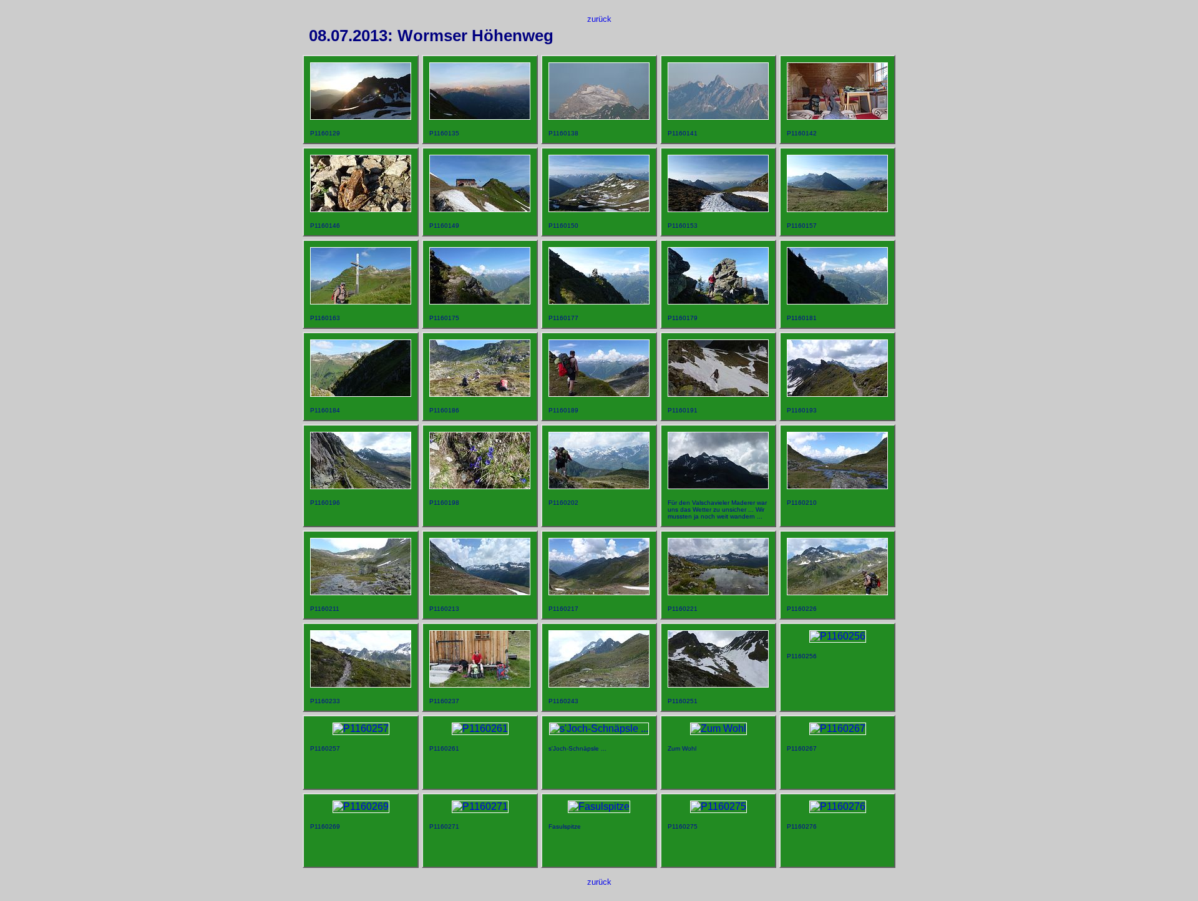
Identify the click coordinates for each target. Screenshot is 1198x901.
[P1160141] (718, 116)
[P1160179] (718, 301)
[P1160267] (837, 728)
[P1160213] (479, 592)
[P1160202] (599, 485)
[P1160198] (479, 485)
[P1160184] (360, 393)
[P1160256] (837, 636)
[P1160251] (718, 684)
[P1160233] (360, 684)
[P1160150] (599, 208)
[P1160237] (479, 684)
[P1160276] (837, 806)
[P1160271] (480, 806)
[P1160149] (479, 208)
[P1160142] (837, 116)
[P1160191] (718, 393)
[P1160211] (360, 592)
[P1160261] (480, 728)
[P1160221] (718, 592)
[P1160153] (718, 208)
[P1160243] (599, 684)
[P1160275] (718, 806)
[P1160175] (479, 301)
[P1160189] (599, 393)
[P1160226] (837, 592)
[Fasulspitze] (599, 806)
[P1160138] (599, 116)
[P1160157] (837, 208)
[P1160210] (837, 485)
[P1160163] (360, 301)
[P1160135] (479, 116)
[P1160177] (599, 301)
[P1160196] (360, 485)
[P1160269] (361, 806)
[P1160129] (360, 116)
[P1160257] (361, 728)
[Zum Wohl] (718, 728)
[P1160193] (837, 393)
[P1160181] (837, 301)
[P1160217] (599, 592)
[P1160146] (360, 208)
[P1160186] (479, 393)
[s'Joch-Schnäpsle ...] (599, 728)
